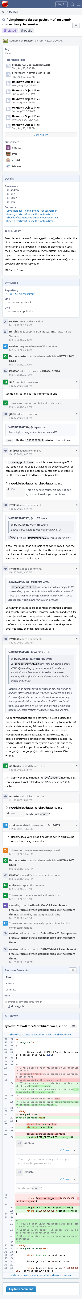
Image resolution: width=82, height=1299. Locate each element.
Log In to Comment (21, 1289)
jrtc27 (13, 198)
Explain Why (53, 914)
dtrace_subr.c (18, 1006)
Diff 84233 (54, 825)
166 (13, 489)
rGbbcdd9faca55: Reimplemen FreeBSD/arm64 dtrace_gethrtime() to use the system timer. (32, 219)
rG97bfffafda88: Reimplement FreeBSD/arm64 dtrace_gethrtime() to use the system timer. (31, 212)
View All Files (41, 135)
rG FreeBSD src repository (20, 294)
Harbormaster (18, 356)
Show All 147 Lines (42, 1034)
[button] (79, 4)
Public (28, 30)
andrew (14, 190)
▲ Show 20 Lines (19, 1275)
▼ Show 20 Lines (63, 1034)
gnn (12, 194)
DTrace (16, 166)
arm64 (16, 160)
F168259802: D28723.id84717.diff (31, 73)
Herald (13, 331)
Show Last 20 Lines (62, 1275)
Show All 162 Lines (40, 1275)
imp (14, 154)
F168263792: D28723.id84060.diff (31, 64)
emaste (16, 147)
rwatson (29, 40)
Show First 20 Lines (20, 1034)
